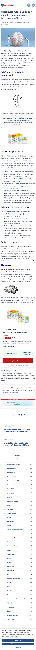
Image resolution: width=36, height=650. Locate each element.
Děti (8, 505)
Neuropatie (10, 570)
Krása (9, 550)
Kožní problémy (12, 546)
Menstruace (11, 554)
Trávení (9, 603)
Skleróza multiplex (13, 591)
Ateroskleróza (11, 477)
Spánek (9, 595)
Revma (9, 587)
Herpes (9, 526)
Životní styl (26, 22)
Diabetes (10, 509)
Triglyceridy (10, 607)
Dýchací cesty (11, 513)
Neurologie (10, 566)
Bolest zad (10, 493)
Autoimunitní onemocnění (15, 485)
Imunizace (10, 534)
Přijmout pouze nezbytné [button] (18, 644)
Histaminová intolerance (15, 530)
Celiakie (9, 497)
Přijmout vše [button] (18, 640)
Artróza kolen (11, 473)
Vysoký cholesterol (13, 615)
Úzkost (9, 611)
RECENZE (10, 583)
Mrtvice (20, 22)
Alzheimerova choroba (7, 22)
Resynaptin (17, 207)
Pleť (8, 574)
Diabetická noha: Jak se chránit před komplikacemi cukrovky (17, 430)
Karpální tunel (11, 542)
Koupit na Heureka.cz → (18, 361)
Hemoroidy (10, 521)
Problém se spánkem (13, 578)
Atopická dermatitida (14, 481)
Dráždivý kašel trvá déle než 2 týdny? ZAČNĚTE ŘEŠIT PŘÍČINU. (16, 444)
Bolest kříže (10, 489)
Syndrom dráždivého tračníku (16, 599)
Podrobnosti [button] (18, 647)
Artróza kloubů (11, 468)
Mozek (16, 22)
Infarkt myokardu (12, 538)
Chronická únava (12, 501)
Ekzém (9, 517)
